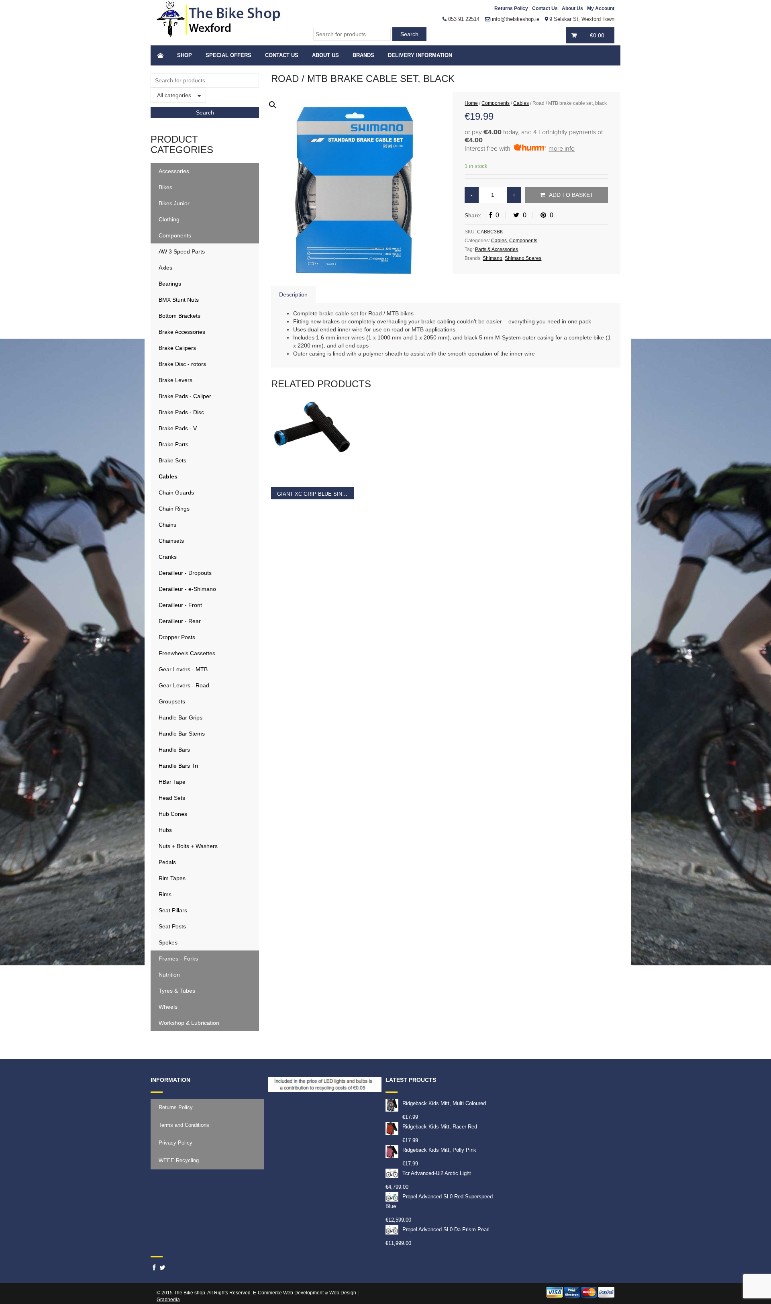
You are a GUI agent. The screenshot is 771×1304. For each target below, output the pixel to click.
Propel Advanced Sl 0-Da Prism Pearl (446, 1229)
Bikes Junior (174, 203)
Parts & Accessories (496, 249)
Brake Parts (173, 444)
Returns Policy (511, 8)
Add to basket (571, 195)
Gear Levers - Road (184, 685)
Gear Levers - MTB (183, 669)
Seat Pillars (173, 910)
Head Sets (172, 798)
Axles (165, 267)
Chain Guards (176, 492)
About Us (572, 8)
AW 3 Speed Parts (182, 251)
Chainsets (171, 541)
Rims (165, 894)
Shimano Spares (523, 258)
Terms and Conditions (184, 1125)
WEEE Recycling (179, 1160)
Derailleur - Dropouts (185, 573)
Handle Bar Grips (180, 717)
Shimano (492, 258)
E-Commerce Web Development (288, 1293)
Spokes (168, 942)
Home (471, 103)
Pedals (167, 862)
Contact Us (545, 8)
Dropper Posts (177, 637)
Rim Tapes (172, 878)
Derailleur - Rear (180, 621)
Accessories (174, 171)
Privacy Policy (175, 1143)
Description (293, 294)
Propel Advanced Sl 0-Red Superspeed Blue (439, 1201)
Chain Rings (174, 508)
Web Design (342, 1293)
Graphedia (168, 1299)
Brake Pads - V (178, 428)
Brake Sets (172, 460)
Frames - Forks (178, 958)
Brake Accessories (182, 332)
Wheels (168, 1007)
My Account (600, 8)
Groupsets (172, 701)
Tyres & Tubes (177, 990)
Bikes (165, 187)
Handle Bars (174, 749)
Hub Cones (173, 814)
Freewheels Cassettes (187, 653)
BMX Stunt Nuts (179, 299)
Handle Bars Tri (178, 765)
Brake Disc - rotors (182, 364)
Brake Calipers (177, 348)
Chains (167, 524)
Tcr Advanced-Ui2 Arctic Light (436, 1173)
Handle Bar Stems (182, 733)
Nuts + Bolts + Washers (188, 846)
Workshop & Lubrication (189, 1023)
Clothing (169, 219)
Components (175, 235)
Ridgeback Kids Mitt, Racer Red (439, 1127)
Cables (168, 476)
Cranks (168, 557)
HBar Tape (172, 782)
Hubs (165, 830)
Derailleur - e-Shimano (187, 589)
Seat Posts (172, 926)
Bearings (170, 283)
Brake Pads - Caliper (185, 396)
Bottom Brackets (179, 316)
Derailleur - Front (180, 605)
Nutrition (169, 974)
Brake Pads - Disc (181, 412)
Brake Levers (175, 380)
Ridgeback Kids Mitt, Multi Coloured (444, 1103)
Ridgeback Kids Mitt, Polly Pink (439, 1150)
